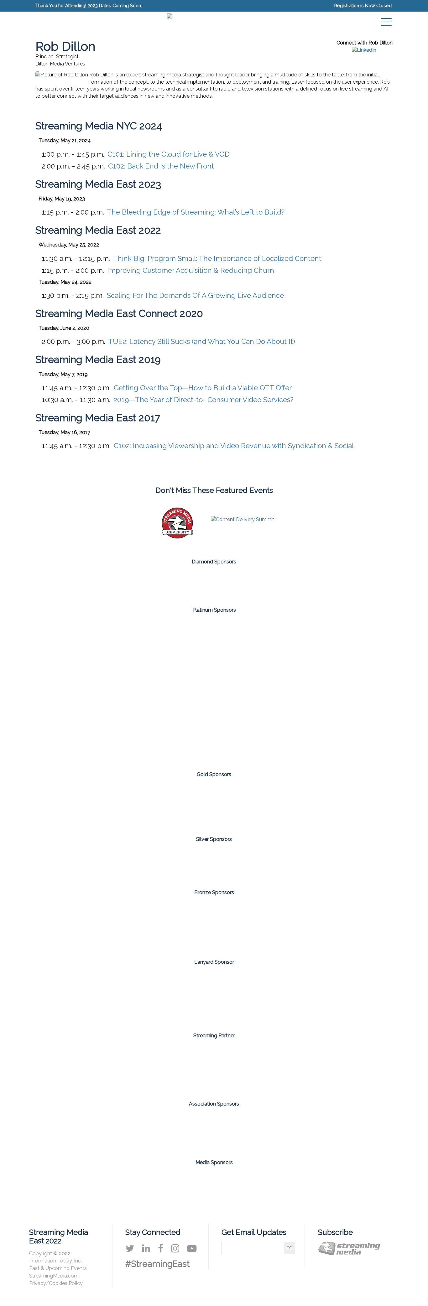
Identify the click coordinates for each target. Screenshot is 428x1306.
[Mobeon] (214, 1067)
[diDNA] (67, 925)
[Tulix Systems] (287, 581)
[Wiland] (360, 804)
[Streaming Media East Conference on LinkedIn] (146, 1248)
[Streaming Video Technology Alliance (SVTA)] (214, 1131)
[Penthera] (67, 690)
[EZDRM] (140, 925)
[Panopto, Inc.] (214, 581)
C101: (168, 154)
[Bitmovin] (140, 641)
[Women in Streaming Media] (287, 1131)
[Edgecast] (287, 641)
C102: (161, 166)
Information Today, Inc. (55, 1261)
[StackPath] (287, 690)
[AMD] (67, 641)
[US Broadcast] (287, 925)
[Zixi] (214, 738)
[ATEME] (67, 804)
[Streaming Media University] (177, 537)
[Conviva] (140, 581)
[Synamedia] (360, 690)
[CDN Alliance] (140, 1131)
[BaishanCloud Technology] (140, 804)
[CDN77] (250, 864)
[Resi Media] (214, 925)
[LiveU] (287, 804)
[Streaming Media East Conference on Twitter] (129, 1248)
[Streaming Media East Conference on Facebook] (160, 1248)
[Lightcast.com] (214, 804)
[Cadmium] (214, 641)
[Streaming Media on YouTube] (191, 1248)
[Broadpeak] (177, 864)
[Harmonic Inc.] (360, 641)
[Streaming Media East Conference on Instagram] (175, 1248)
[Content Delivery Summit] (242, 519)
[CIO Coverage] (141, 1187)
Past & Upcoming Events (58, 1268)
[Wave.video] (360, 925)
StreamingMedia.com (54, 1276)
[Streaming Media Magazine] (190, 1187)
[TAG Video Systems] (214, 997)
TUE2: (201, 341)
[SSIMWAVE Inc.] (214, 690)
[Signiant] (140, 690)
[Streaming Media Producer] (286, 1187)
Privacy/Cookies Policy (56, 1283)
